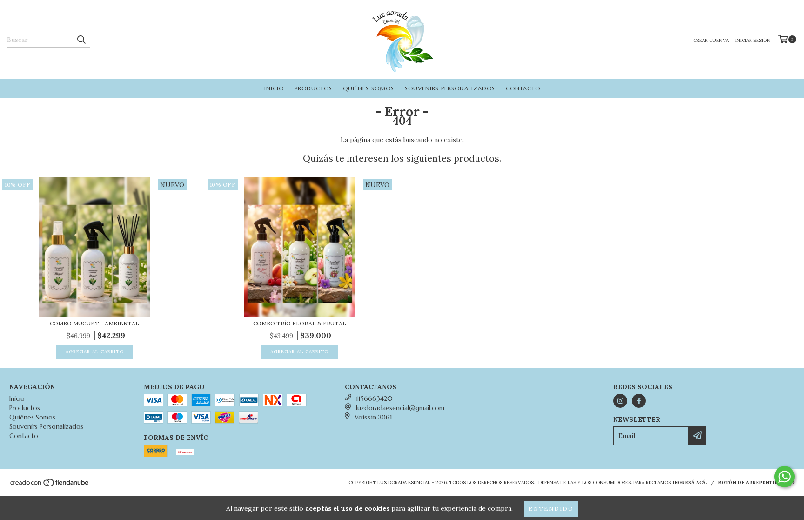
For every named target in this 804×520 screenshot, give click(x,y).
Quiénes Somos (368, 88)
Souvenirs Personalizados (450, 88)
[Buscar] (81, 39)
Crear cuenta (711, 40)
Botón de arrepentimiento (756, 482)
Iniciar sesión (752, 40)
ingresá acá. (689, 482)
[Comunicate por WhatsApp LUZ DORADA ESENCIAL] (784, 476)
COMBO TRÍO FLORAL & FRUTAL (299, 323)
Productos (313, 88)
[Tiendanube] (50, 485)
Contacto (523, 88)
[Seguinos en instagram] (620, 401)
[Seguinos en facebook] (639, 401)
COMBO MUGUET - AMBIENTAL (94, 323)
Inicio (274, 88)
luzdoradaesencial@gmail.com (400, 408)
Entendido (551, 508)
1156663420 (374, 398)
